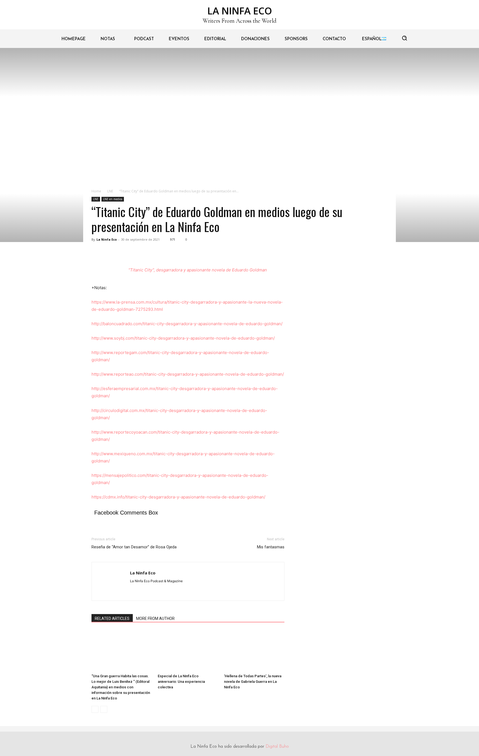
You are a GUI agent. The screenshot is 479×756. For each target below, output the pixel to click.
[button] (404, 38)
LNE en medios (112, 199)
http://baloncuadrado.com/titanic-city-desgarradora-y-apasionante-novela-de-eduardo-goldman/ (186, 323)
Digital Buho (277, 746)
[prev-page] (94, 709)
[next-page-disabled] (103, 709)
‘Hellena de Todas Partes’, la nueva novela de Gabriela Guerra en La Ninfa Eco (252, 681)
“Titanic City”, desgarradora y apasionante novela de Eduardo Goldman (197, 270)
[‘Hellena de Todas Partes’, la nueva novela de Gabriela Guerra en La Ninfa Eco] (254, 650)
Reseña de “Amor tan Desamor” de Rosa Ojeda (134, 546)
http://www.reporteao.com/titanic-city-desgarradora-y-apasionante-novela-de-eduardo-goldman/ (187, 374)
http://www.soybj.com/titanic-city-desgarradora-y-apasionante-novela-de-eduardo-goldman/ (183, 338)
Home (96, 191)
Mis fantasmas (270, 546)
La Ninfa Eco (106, 239)
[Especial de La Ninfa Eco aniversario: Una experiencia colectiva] (188, 650)
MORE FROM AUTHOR (155, 618)
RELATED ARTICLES (112, 618)
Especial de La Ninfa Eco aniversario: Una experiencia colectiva (181, 681)
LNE (110, 191)
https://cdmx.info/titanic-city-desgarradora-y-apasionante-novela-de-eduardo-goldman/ (178, 497)
